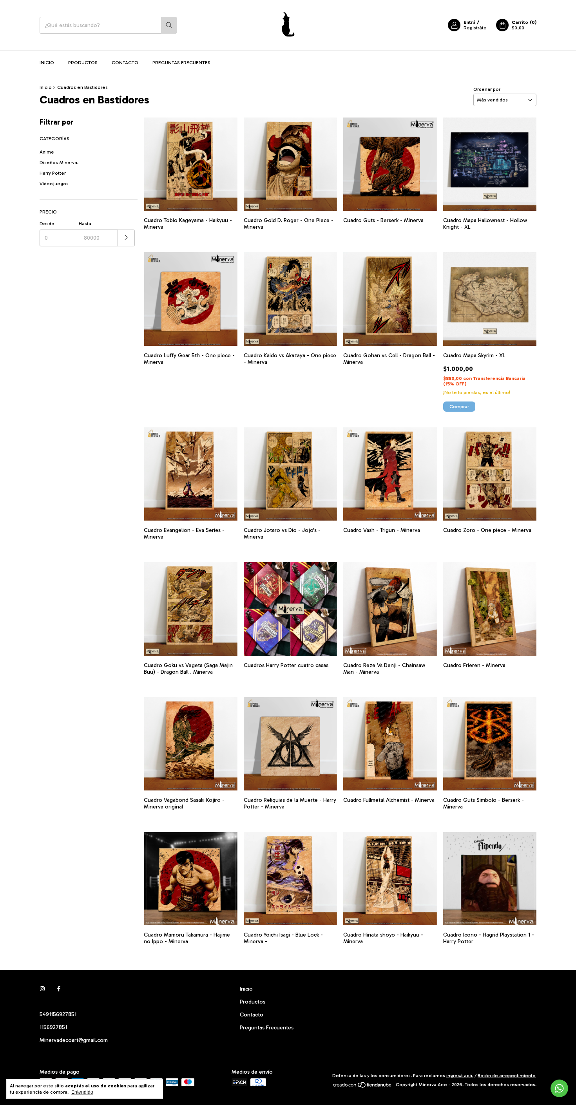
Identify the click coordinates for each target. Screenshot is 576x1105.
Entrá (470, 22)
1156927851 (53, 1027)
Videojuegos (54, 183)
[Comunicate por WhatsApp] (559, 1088)
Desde (47, 223)
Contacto (125, 62)
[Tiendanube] (362, 1086)
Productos (83, 62)
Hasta (85, 223)
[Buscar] (169, 25)
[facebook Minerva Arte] (59, 989)
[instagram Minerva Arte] (42, 989)
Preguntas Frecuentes (181, 62)
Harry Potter (53, 173)
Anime (47, 152)
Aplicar (126, 238)
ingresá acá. (459, 1075)
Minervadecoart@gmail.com (74, 1040)
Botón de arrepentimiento (507, 1075)
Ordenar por (486, 89)
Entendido (82, 1092)
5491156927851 (58, 1014)
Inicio (47, 62)
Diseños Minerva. (59, 162)
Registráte (475, 28)
